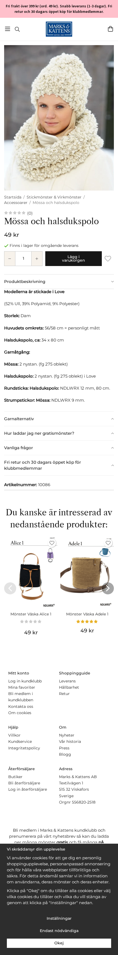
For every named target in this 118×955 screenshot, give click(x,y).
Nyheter (66, 735)
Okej (59, 943)
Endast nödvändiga (59, 930)
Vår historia (70, 741)
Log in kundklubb (25, 681)
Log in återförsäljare (27, 789)
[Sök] (17, 29)
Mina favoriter (21, 687)
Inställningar (59, 918)
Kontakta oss (20, 706)
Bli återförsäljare (24, 783)
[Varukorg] (110, 29)
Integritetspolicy (24, 748)
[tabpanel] (59, 350)
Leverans (67, 681)
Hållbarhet (69, 687)
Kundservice (20, 741)
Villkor (14, 735)
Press (64, 748)
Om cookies (19, 713)
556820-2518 (83, 802)
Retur (64, 693)
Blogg (65, 754)
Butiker (15, 777)
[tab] (59, 281)
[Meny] (7, 29)
